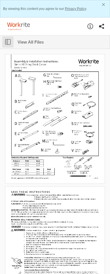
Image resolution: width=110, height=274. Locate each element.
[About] (90, 26)
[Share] (101, 26)
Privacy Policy (75, 9)
